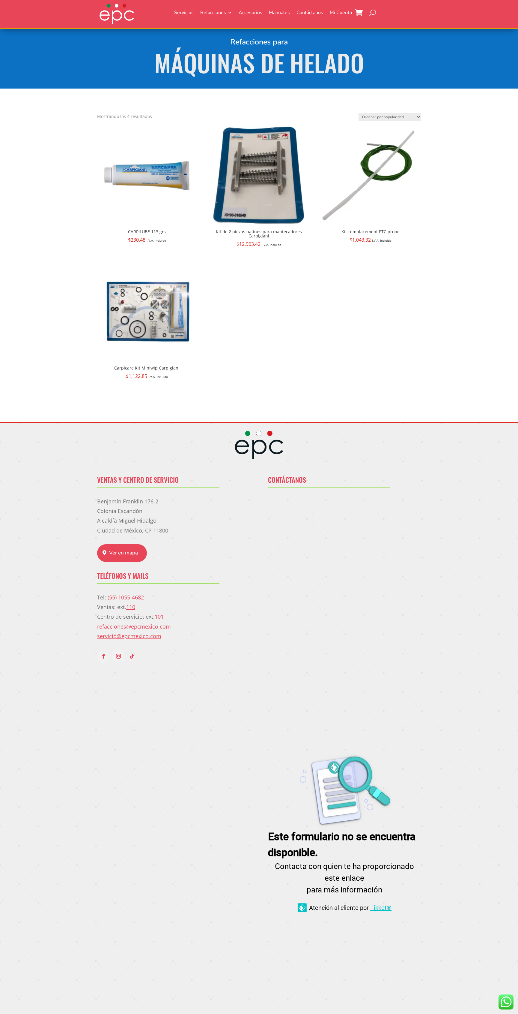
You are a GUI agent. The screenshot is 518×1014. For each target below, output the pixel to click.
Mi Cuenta (341, 13)
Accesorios (250, 13)
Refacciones (213, 13)
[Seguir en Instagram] (118, 656)
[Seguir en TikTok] (132, 656)
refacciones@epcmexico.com (134, 626)
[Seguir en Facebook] (103, 656)
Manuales (279, 13)
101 (159, 616)
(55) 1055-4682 (126, 597)
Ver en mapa (123, 552)
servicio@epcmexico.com (129, 636)
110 (130, 607)
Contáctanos (309, 13)
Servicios (184, 13)
